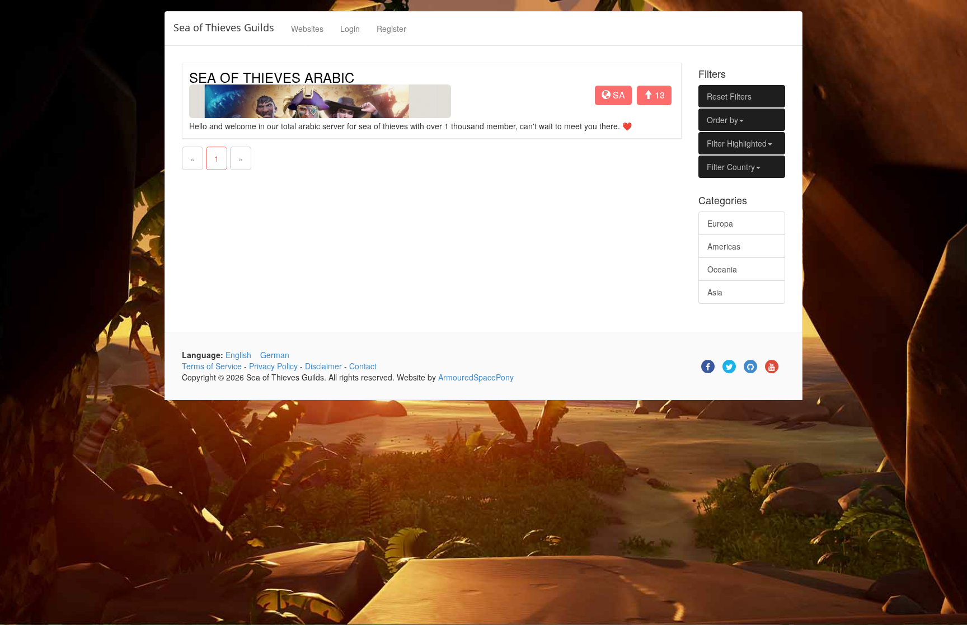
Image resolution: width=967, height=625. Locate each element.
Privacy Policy (273, 366)
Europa (720, 223)
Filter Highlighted (737, 143)
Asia (714, 292)
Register (391, 28)
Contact (363, 366)
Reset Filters (729, 96)
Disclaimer (323, 366)
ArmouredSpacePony (476, 377)
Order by (722, 119)
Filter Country (731, 166)
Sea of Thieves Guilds (223, 27)
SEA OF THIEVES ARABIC (271, 77)
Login (350, 28)
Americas (723, 246)
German (274, 354)
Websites (307, 28)
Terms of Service (212, 366)
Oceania (722, 269)
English (238, 354)
